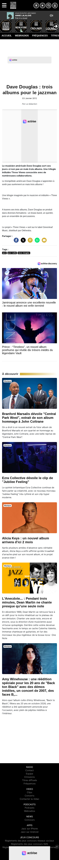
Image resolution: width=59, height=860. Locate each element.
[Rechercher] (48, 5)
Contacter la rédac (29, 799)
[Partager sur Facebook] (15, 241)
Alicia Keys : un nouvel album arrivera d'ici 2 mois (25, 540)
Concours (30, 819)
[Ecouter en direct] (42, 5)
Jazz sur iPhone (29, 828)
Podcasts (29, 807)
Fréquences (40, 35)
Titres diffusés (29, 780)
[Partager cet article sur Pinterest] (29, 241)
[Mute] (51, 15)
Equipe (29, 773)
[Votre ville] (36, 5)
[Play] (3, 24)
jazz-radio (12, 253)
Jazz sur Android (29, 831)
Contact (29, 770)
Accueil (7, 35)
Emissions (29, 777)
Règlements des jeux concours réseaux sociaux (29, 840)
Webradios (22, 35)
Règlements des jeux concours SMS (29, 844)
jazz (4, 253)
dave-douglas (24, 253)
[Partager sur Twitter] (22, 241)
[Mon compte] (55, 5)
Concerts (29, 795)
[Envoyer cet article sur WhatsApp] (36, 241)
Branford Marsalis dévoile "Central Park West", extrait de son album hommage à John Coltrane (29, 417)
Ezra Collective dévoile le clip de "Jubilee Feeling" (27, 480)
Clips (29, 792)
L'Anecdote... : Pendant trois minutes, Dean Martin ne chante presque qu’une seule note (27, 602)
